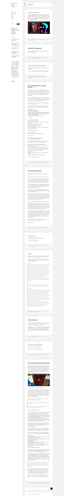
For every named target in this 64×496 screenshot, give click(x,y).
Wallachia (30, 110)
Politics (16, 70)
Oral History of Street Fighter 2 (32, 396)
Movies (14, 69)
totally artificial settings (32, 454)
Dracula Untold (41, 90)
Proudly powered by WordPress (36, 494)
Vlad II (46, 107)
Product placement (31, 435)
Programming (13, 12)
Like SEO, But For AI (13, 33)
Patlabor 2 (30, 253)
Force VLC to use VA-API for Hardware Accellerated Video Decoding (15, 44)
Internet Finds (14, 67)
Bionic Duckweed (13, 32)
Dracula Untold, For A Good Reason (37, 86)
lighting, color (38, 329)
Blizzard (29, 413)
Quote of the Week (13, 13)
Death (38, 227)
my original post (38, 349)
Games (16, 63)
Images (14, 65)
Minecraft (33, 426)
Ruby (18, 73)
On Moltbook (13, 34)
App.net (18, 61)
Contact (12, 19)
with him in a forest (34, 455)
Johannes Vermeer (46, 328)
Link (29, 245)
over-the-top (48, 453)
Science (12, 74)
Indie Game (29, 426)
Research (16, 73)
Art (35, 336)
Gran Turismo (43, 482)
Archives (12, 80)
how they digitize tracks (39, 450)
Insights (17, 65)
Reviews (29, 40)
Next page (51, 489)
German (18, 63)
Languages (14, 68)
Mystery (46, 336)
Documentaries (14, 62)
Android (15, 61)
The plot (29, 176)
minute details (44, 329)
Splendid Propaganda (35, 48)
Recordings (13, 73)
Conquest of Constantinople (36, 138)
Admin (12, 61)
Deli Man (30, 67)
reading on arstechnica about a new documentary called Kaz (39, 365)
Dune (46, 245)
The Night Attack (33, 126)
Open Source (13, 70)
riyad (12, 39)
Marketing (17, 68)
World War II (35, 228)
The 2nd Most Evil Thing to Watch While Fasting (37, 65)
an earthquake (38, 189)
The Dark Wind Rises (35, 171)
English (12, 63)
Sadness (29, 228)
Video (29, 39)
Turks (35, 162)
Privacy (12, 17)
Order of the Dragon (35, 111)
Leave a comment (33, 40)
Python (17, 71)
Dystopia (12, 16)
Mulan (49, 39)
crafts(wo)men (46, 432)
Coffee (36, 57)
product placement (41, 445)
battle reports (33, 415)
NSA (15, 69)
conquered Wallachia (33, 137)
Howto (12, 65)
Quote (29, 354)
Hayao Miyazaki (42, 227)
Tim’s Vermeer (32, 320)
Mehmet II (31, 135)
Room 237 (36, 240)
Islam (12, 68)
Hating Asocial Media (15, 64)
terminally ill (42, 184)
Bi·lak (12, 5)
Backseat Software (13, 31)
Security (15, 74)
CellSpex (39, 39)
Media (12, 69)
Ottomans (31, 162)
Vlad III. (31, 117)
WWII (34, 182)
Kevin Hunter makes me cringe (32, 439)
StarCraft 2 (39, 415)
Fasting (29, 68)
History (41, 336)
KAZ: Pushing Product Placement (38, 363)
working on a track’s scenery (42, 451)
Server (17, 74)
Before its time (39, 245)
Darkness (36, 227)
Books (11, 62)
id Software (33, 413)
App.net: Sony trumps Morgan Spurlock (35, 344)
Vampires (37, 162)
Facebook (14, 63)
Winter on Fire (33, 52)
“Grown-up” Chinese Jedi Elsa (33, 12)
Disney (41, 39)
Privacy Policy (29, 494)
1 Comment (40, 228)
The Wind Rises (35, 173)
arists (43, 432)
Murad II (36, 130)
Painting (48, 336)
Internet (12, 66)
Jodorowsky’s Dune (31, 236)
